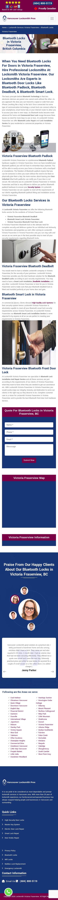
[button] (24, 590)
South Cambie (43, 751)
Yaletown (14, 735)
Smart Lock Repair (12, 833)
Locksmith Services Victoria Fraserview (24, 27)
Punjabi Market (16, 751)
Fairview (41, 732)
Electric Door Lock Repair (14, 829)
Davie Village (15, 703)
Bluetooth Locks (11, 855)
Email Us (10, 881)
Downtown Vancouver (19, 706)
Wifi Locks (9, 859)
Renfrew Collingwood (46, 711)
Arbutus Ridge (43, 727)
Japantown (15, 722)
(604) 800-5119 (42, 3)
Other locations (16, 738)
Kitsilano (41, 741)
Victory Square (16, 730)
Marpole (41, 743)
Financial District (17, 711)
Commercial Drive (17, 743)
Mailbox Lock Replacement (15, 864)
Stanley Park (15, 727)
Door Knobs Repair (12, 838)
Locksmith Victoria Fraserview (27, 896)
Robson (13, 724)
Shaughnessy (43, 749)
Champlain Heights (18, 741)
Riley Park (42, 714)
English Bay (15, 708)
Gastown (14, 714)
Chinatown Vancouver (19, 700)
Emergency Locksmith (13, 868)
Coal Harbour (16, 698)
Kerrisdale (42, 738)
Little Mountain (44, 716)
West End (14, 732)
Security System (34, 187)
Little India (15, 754)
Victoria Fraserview (45, 724)
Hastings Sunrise (45, 698)
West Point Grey (44, 754)
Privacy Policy (10, 850)
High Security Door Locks (14, 820)
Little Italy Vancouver (19, 749)
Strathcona (42, 719)
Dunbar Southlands (45, 730)
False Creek (42, 735)
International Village (18, 719)
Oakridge (41, 746)
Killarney (41, 706)
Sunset (41, 722)
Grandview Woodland (19, 757)
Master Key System (12, 824)
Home (4, 27)
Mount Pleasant (44, 708)
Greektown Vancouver (19, 746)
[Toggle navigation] (52, 18)
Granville (14, 716)
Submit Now (29, 460)
